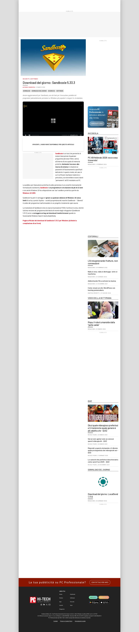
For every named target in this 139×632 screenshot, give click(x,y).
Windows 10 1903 (29, 193)
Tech (71, 605)
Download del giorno (39, 91)
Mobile (61, 598)
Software (34, 79)
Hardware (72, 594)
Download (26, 91)
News (60, 594)
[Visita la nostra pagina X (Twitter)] (47, 605)
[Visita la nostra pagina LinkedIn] (44, 605)
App (60, 601)
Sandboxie (59, 153)
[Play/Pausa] (25, 135)
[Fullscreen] (81, 135)
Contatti (55, 621)
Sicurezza (51, 91)
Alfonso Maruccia (29, 87)
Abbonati (93, 597)
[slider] (35, 135)
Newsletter (104, 597)
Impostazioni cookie (80, 621)
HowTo (61, 605)
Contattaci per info (99, 582)
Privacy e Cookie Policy (66, 621)
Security (26, 79)
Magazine (62, 609)
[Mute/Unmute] (29, 135)
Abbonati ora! (97, 123)
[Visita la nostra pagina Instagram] (41, 605)
